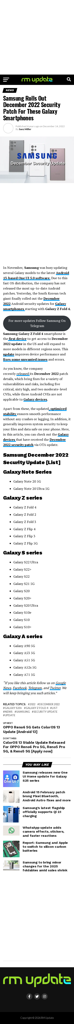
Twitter (55, 688)
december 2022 (49, 704)
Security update (45, 711)
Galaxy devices (35, 399)
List (55, 708)
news (9, 711)
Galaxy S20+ (13, 708)
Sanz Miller (25, 129)
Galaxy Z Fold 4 (37, 708)
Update (10, 715)
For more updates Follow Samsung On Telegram (37, 323)
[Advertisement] (37, 37)
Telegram (35, 688)
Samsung (23, 711)
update (8, 354)
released (23, 373)
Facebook (20, 688)
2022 (32, 704)
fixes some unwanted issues (25, 359)
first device (17, 338)
